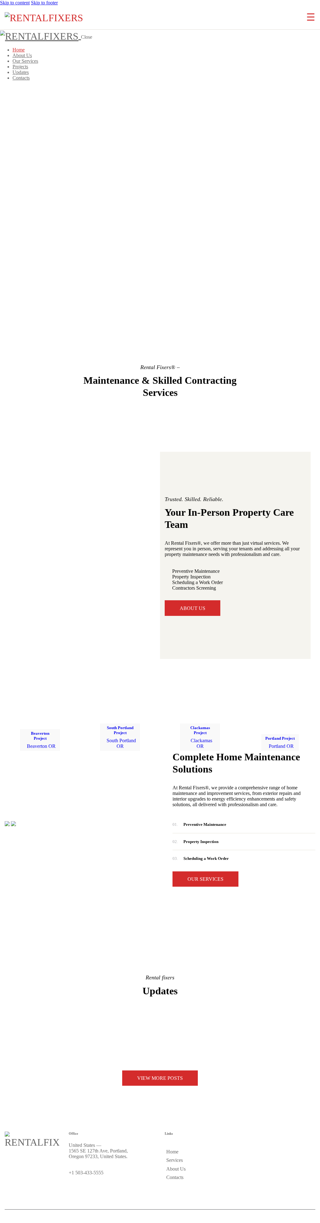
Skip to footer (44, 2)
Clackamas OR (201, 743)
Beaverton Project (40, 736)
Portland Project (280, 738)
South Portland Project (120, 730)
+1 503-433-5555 (86, 1172)
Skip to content (15, 2)
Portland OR (281, 746)
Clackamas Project (200, 730)
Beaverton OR (41, 746)
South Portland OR (121, 743)
